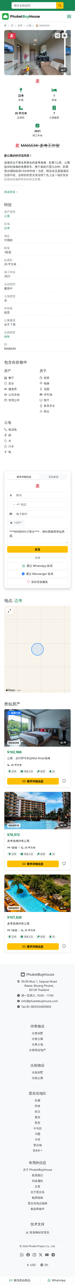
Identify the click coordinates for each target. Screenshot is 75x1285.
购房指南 (37, 1198)
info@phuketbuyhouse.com (39, 1001)
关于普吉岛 (37, 1192)
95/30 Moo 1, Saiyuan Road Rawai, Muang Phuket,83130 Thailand (39, 986)
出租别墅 (37, 1072)
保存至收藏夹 (39, 582)
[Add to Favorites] (64, 781)
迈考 (19, 25)
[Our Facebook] (28, 1254)
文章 (37, 1186)
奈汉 (37, 1111)
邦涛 (37, 1106)
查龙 (37, 1117)
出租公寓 (37, 1078)
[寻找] (59, 5)
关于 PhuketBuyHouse (37, 1170)
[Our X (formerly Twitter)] (40, 1254)
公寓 (29, 25)
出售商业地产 (37, 1050)
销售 (7, 336)
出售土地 (37, 1044)
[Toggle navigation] (69, 16)
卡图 (37, 1134)
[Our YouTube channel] (47, 1254)
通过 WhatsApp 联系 (40, 566)
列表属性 (37, 1181)
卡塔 (37, 1139)
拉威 (37, 1100)
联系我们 (37, 1175)
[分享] (57, 35)
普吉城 (37, 1145)
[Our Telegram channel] (53, 1254)
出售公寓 (37, 1039)
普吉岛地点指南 (37, 1203)
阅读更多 (9, 192)
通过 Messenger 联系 (39, 574)
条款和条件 (37, 1209)
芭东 (37, 1123)
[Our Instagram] (34, 1254)
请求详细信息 (24, 476)
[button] (37, 1150)
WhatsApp (59, 1280)
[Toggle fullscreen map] (9, 611)
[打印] (64, 35)
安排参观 (53, 476)
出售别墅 (37, 1033)
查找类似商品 (22, 1280)
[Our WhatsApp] (22, 1254)
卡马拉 (37, 1128)
